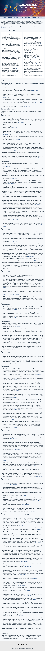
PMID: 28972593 (13, 438)
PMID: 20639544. (31, 610)
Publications (27, 17)
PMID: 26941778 (25, 495)
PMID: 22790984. (21, 585)
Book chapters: (22, 576)
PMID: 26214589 (21, 525)
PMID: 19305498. (19, 615)
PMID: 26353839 (25, 504)
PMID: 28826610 (18, 449)
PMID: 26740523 (36, 500)
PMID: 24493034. (34, 547)
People (21, 17)
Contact (40, 17)
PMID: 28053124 (37, 465)
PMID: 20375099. (33, 604)
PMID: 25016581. (24, 535)
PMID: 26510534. (37, 529)
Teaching (16, 17)
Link (15, 41)
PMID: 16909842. (31, 629)
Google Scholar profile (6, 27)
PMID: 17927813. (35, 620)
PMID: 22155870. (27, 590)
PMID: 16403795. (17, 626)
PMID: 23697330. (27, 566)
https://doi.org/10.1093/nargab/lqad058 (11, 294)
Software (34, 17)
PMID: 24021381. (24, 561)
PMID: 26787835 (33, 511)
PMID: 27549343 (22, 490)
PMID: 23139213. (23, 574)
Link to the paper (34, 90)
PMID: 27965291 (29, 470)
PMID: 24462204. (38, 542)
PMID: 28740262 (33, 459)
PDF (37, 638)
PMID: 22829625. (34, 578)
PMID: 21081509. (27, 595)
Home (4, 17)
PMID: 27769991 (13, 484)
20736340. (35, 599)
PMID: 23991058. (17, 556)
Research (10, 17)
